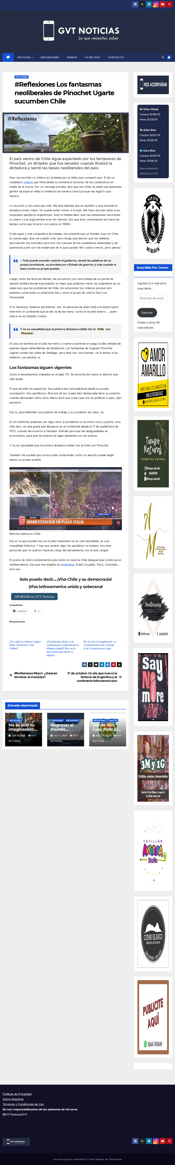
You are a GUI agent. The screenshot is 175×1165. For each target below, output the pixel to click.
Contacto (116, 57)
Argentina (67, 564)
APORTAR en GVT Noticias (34, 596)
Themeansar (115, 1159)
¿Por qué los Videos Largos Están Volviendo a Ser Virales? (25, 645)
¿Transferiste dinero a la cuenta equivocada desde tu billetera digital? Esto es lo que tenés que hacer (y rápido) (62, 648)
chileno (29, 182)
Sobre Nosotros (13, 1099)
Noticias (24, 57)
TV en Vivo (92, 57)
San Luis (113, 720)
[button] (163, 57)
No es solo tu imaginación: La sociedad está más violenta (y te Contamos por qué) (100, 645)
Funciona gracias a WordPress (70, 1159)
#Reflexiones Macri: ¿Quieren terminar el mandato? (35, 675)
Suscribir (147, 312)
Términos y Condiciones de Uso (23, 1104)
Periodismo (57, 720)
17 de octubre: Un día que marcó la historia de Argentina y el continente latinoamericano (92, 677)
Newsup (100, 1159)
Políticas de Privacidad (17, 1094)
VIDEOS (72, 57)
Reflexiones (50, 57)
